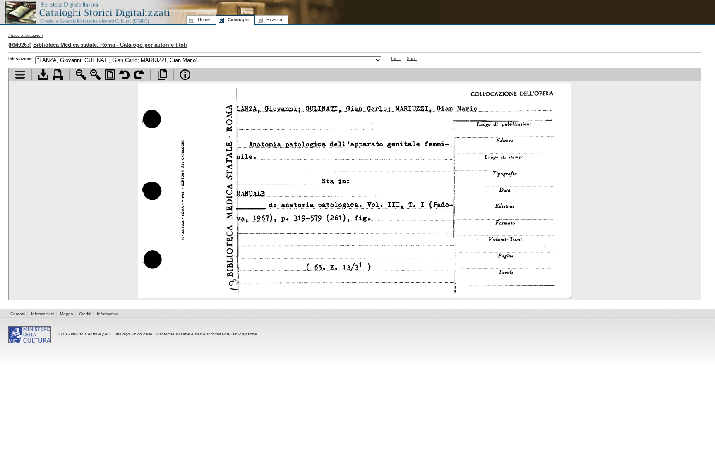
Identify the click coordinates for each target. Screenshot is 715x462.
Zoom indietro (95, 74)
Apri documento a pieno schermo (162, 74)
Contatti (17, 313)
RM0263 (20, 45)
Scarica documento (43, 74)
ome (204, 19)
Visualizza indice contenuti (20, 74)
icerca (274, 19)
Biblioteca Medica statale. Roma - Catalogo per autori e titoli (110, 45)
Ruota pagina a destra (139, 74)
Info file (185, 74)
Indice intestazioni (25, 35)
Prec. (396, 58)
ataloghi (238, 19)
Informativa (107, 313)
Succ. (412, 58)
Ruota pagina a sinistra (124, 74)
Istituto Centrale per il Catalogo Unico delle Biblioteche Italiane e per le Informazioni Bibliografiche (164, 334)
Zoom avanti (81, 74)
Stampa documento (58, 74)
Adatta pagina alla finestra (110, 74)
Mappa (66, 313)
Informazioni (42, 313)
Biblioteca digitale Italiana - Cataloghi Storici (87, 12)
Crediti (85, 313)
